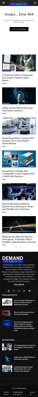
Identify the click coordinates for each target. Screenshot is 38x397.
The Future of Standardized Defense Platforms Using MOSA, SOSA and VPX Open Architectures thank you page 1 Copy (24, 326)
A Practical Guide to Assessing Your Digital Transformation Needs (17, 78)
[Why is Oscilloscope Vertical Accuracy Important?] (7, 313)
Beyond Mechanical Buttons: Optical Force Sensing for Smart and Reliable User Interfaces (17, 206)
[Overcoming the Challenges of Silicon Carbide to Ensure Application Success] (7, 302)
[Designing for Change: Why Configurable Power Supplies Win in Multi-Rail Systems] (19, 158)
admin (4, 83)
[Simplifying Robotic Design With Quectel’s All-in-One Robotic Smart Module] (19, 126)
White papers (6, 70)
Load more (18, 247)
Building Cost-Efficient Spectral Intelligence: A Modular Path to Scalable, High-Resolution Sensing (19, 239)
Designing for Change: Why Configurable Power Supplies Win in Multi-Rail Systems (18, 174)
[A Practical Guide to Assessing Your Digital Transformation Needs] (19, 63)
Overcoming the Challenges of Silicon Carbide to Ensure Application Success (24, 302)
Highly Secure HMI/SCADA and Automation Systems (17, 109)
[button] (35, 3)
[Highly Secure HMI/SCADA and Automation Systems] (19, 95)
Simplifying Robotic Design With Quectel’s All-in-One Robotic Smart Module (18, 141)
